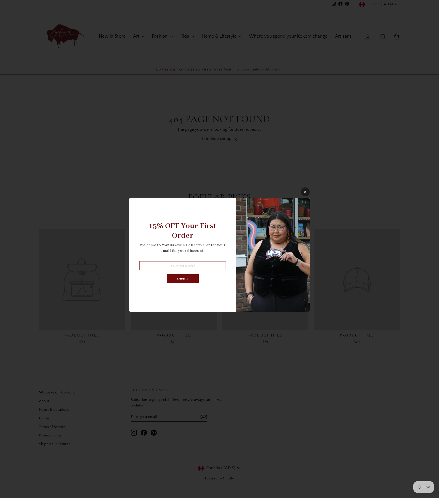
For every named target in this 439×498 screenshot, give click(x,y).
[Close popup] (305, 191)
